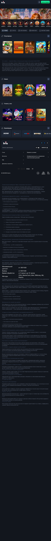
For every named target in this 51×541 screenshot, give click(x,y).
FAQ (3, 159)
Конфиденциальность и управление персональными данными (35, 157)
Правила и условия (31, 152)
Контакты (4, 156)
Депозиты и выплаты (7, 163)
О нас (3, 152)
